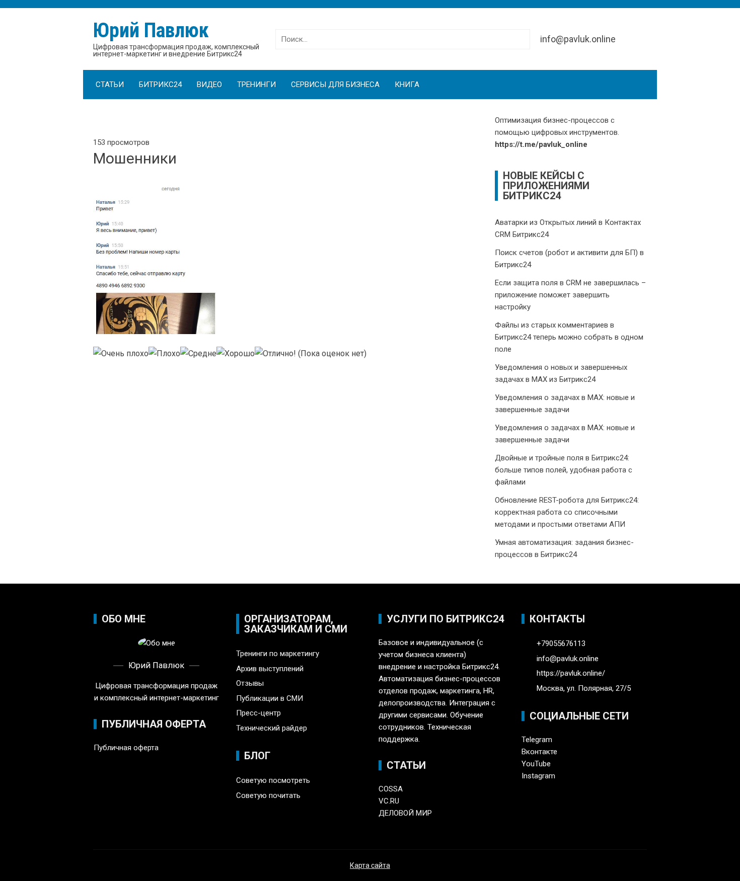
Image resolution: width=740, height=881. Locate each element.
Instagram (538, 775)
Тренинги (256, 84)
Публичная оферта (126, 747)
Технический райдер (271, 728)
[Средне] (198, 354)
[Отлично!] (275, 354)
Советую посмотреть (273, 780)
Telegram (537, 739)
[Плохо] (164, 354)
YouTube (536, 763)
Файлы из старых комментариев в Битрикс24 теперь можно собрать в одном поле (569, 337)
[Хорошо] (235, 354)
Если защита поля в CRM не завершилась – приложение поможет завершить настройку (570, 294)
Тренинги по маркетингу (277, 653)
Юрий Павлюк (151, 30)
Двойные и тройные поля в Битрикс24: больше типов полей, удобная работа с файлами (563, 470)
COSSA (391, 788)
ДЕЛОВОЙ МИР (405, 813)
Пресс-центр (258, 712)
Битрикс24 (160, 84)
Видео (209, 84)
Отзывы (250, 683)
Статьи (110, 84)
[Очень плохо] (121, 354)
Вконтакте (539, 751)
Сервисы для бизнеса (335, 84)
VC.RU (389, 801)
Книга (407, 84)
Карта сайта (370, 865)
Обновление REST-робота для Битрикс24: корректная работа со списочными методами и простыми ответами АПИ (567, 512)
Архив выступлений (270, 668)
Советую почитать (268, 795)
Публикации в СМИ (269, 698)
